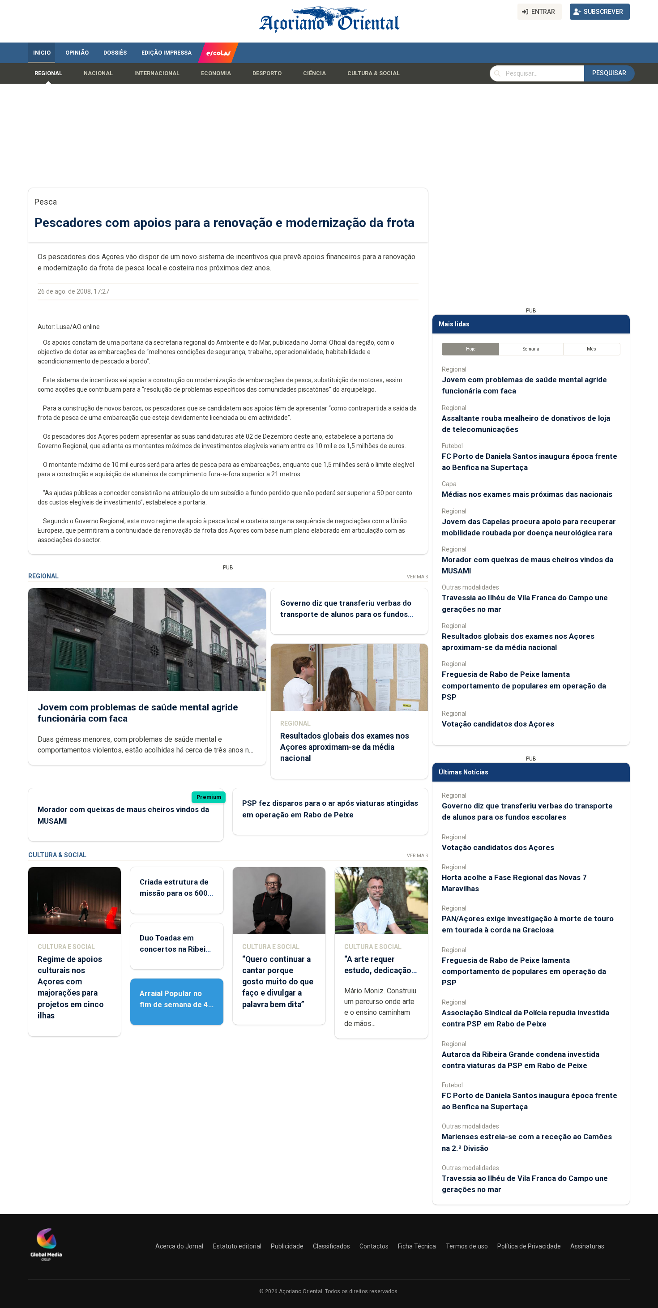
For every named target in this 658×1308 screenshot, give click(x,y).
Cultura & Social (373, 73)
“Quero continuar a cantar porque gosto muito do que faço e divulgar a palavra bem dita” (277, 982)
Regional (48, 73)
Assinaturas (587, 1246)
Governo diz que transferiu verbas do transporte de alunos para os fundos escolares (345, 614)
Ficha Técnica (417, 1246)
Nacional (98, 73)
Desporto (267, 73)
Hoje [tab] (470, 349)
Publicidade (287, 1246)
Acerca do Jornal (179, 1246)
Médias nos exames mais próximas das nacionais (527, 494)
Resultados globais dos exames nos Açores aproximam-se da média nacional (344, 747)
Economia (216, 73)
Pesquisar (609, 73)
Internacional (156, 73)
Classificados (331, 1246)
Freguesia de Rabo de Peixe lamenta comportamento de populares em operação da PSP (524, 685)
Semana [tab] (531, 349)
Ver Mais (417, 577)
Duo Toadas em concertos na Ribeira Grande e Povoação (176, 949)
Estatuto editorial (237, 1246)
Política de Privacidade (529, 1246)
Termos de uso (467, 1246)
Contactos (374, 1246)
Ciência (314, 73)
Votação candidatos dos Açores (498, 723)
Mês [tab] (591, 349)
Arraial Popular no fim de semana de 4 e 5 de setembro (174, 1004)
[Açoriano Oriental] (46, 1261)
